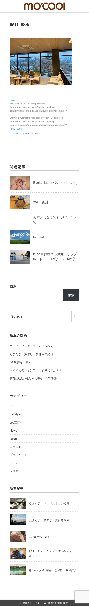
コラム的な (17, 446)
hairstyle (15, 414)
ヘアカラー (17, 463)
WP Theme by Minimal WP (56, 602)
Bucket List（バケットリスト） (56, 182)
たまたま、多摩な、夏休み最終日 (31, 354)
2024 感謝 (40, 202)
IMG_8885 (16, 128)
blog (12, 406)
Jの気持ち (16, 422)
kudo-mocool (31, 133)
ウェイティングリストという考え (31, 346)
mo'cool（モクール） (32, 602)
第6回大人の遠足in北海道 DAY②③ (33, 378)
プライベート (18, 455)
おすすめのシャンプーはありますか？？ (36, 370)
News (13, 430)
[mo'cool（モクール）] (44, 5)
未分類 (14, 471)
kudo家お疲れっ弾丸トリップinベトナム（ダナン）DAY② (55, 256)
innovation (40, 237)
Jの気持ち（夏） (20, 362)
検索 (13, 286)
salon (13, 438)
